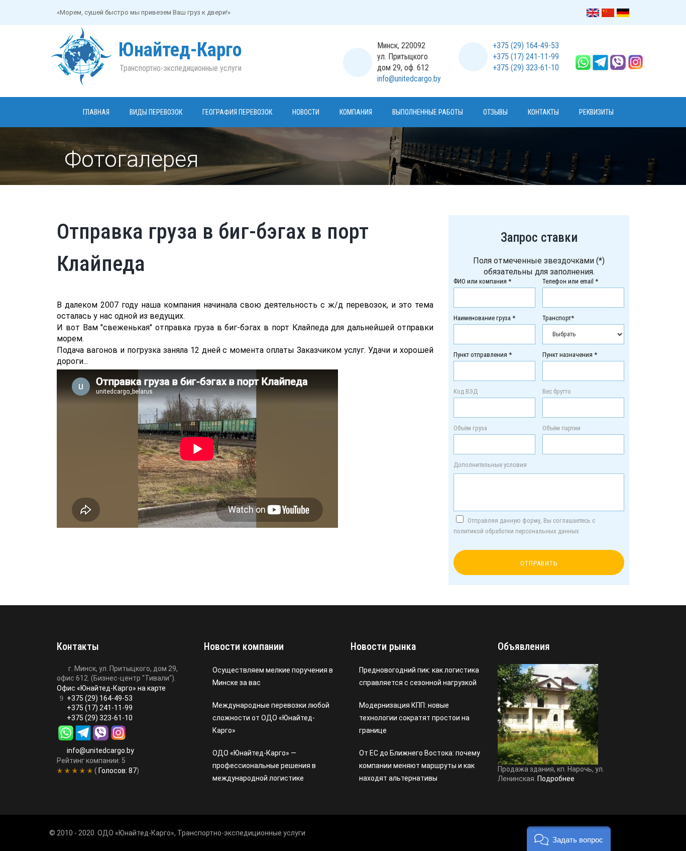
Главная (96, 112)
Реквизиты (596, 112)
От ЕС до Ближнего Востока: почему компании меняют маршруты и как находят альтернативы (419, 765)
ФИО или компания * (482, 281)
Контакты (543, 112)
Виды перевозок (156, 112)
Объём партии (561, 428)
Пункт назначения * (569, 354)
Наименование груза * (484, 318)
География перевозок (237, 112)
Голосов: (117, 771)
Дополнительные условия (490, 464)
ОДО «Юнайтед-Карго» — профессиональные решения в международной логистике (264, 765)
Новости (305, 112)
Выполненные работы (427, 112)
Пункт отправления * (482, 354)
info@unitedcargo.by (409, 78)
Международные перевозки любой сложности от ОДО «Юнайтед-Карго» (270, 717)
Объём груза (470, 428)
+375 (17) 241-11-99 (526, 56)
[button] (569, 838)
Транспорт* (558, 318)
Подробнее (556, 779)
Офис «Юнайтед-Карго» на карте (111, 688)
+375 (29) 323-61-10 (526, 67)
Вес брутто (556, 391)
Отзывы (495, 112)
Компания (355, 112)
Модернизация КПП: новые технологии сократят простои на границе (414, 717)
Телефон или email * (570, 281)
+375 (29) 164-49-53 (526, 45)
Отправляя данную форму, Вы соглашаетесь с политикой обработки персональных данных (524, 526)
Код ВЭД (465, 391)
